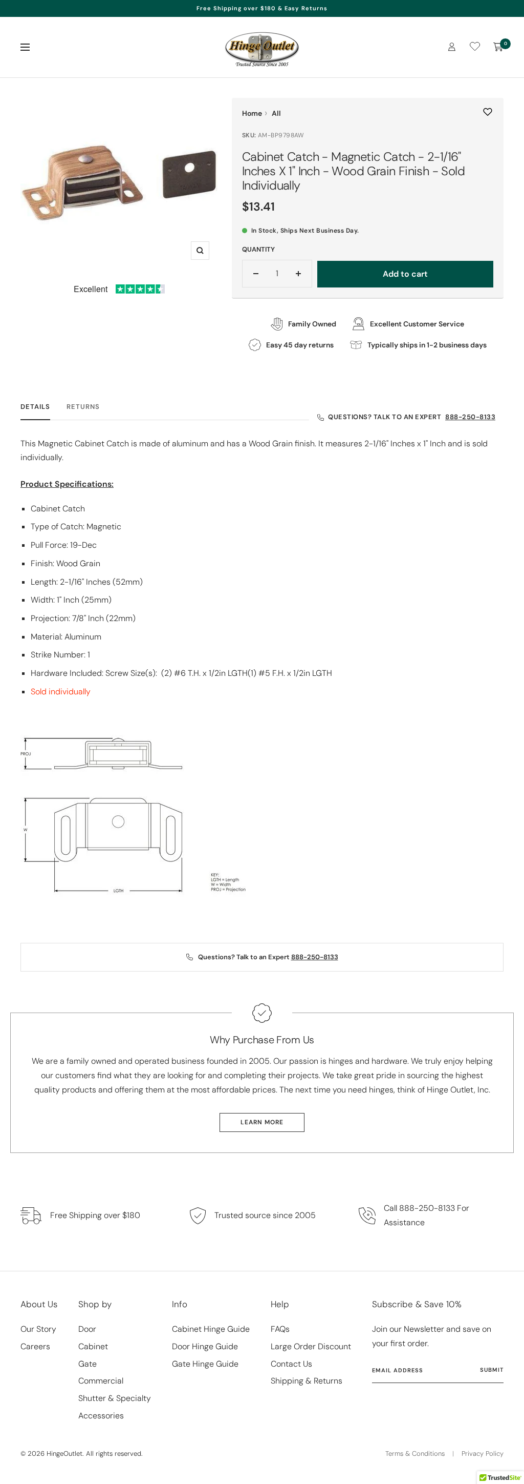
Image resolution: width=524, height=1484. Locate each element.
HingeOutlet (64, 1453)
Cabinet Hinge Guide (211, 1329)
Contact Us (291, 1363)
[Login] (451, 47)
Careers (35, 1346)
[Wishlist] (475, 48)
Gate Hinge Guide (205, 1363)
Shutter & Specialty (114, 1398)
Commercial (100, 1380)
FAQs (280, 1329)
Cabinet (93, 1346)
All (276, 113)
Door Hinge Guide (205, 1346)
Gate (87, 1363)
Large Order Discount (311, 1346)
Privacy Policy (483, 1453)
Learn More (262, 1122)
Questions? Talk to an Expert (411, 417)
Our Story (38, 1329)
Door (87, 1329)
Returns (83, 407)
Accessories (101, 1415)
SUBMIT (492, 1369)
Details (35, 407)
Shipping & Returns (306, 1380)
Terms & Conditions (415, 1453)
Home (252, 113)
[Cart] (498, 47)
